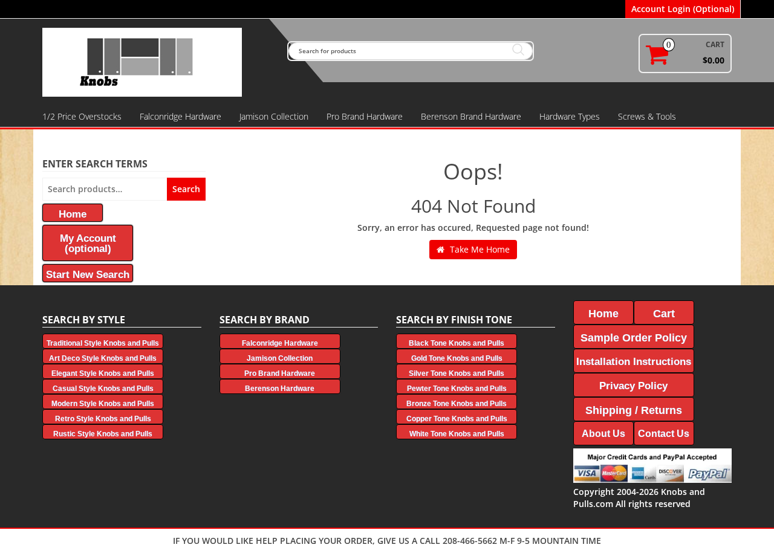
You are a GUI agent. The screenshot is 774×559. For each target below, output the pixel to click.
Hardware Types (569, 116)
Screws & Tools (647, 116)
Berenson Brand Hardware (471, 116)
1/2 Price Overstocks (82, 116)
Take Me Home (478, 249)
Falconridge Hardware (180, 116)
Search (186, 189)
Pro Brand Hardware (365, 116)
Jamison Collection (273, 116)
